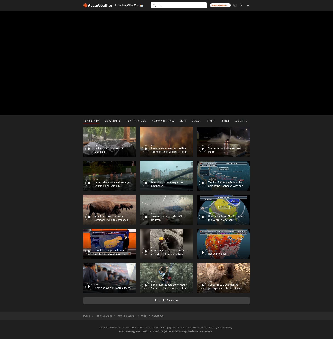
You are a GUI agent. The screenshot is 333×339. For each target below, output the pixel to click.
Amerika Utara (104, 316)
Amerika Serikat (126, 316)
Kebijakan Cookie (169, 331)
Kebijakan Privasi (151, 331)
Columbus (157, 316)
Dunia (86, 316)
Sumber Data (206, 331)
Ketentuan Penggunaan (130, 331)
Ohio (143, 316)
